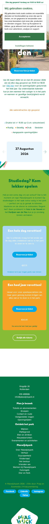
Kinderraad (24, 458)
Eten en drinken (24, 435)
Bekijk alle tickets (24, 337)
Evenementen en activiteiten (24, 440)
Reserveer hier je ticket (24, 70)
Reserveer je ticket (24, 254)
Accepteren (24, 36)
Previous (4, 151)
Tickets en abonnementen (24, 408)
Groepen (24, 411)
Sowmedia (16, 486)
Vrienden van (24, 464)
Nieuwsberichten (24, 438)
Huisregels (24, 470)
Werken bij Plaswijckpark (24, 467)
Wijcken (24, 429)
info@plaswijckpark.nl (24, 397)
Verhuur (24, 453)
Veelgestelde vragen (24, 417)
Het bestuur (24, 461)
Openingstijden (24, 420)
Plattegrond (24, 432)
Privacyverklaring (30, 486)
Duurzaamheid (24, 455)
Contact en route (24, 414)
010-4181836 (24, 394)
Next (45, 151)
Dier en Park (24, 473)
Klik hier (10, 86)
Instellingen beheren (24, 46)
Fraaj (39, 484)
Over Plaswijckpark (24, 450)
